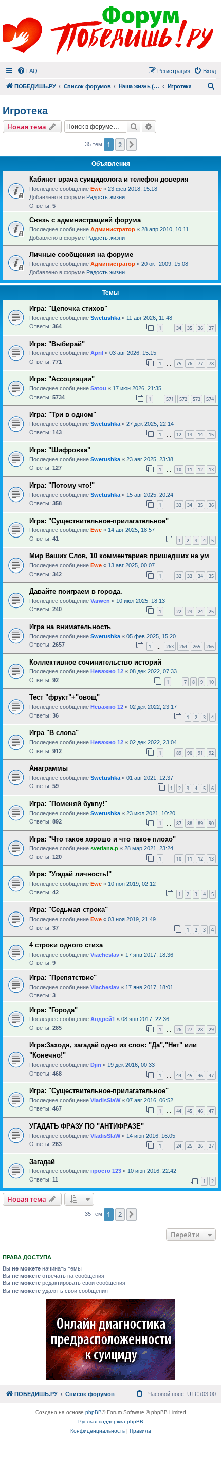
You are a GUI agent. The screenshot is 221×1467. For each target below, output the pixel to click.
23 (189, 611)
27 (189, 1029)
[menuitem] (27, 71)
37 (211, 328)
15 (211, 434)
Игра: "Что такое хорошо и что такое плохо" (102, 839)
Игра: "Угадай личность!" (70, 874)
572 (183, 399)
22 (178, 611)
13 (189, 434)
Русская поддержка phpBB (110, 1421)
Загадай (42, 1162)
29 (211, 1029)
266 (210, 646)
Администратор (112, 229)
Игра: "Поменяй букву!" (68, 804)
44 (178, 1075)
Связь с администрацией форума (85, 220)
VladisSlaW (105, 1100)
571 (170, 399)
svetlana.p (104, 848)
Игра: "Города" (53, 1010)
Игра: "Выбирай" (57, 344)
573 (196, 399)
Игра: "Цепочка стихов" (68, 308)
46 (200, 1075)
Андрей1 (102, 1019)
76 (189, 363)
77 (200, 363)
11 (189, 469)
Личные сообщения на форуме (81, 254)
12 (178, 434)
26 (178, 1029)
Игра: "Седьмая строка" (68, 910)
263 (170, 646)
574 (210, 399)
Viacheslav (104, 955)
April (96, 353)
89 (178, 752)
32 (178, 576)
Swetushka (105, 318)
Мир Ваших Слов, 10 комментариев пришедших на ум (119, 556)
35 (189, 328)
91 (200, 752)
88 (189, 823)
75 (178, 363)
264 (183, 646)
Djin (95, 1065)
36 (200, 328)
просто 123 (105, 1171)
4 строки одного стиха (66, 945)
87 (178, 823)
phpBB (93, 1412)
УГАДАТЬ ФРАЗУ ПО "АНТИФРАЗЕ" (86, 1126)
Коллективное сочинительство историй (95, 662)
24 (200, 611)
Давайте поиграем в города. (75, 591)
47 (211, 1075)
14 (200, 434)
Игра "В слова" (54, 733)
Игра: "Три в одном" (62, 414)
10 (178, 469)
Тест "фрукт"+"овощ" (64, 697)
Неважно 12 (106, 671)
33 (178, 505)
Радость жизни (105, 197)
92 (211, 752)
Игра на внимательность (70, 627)
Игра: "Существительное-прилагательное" (99, 521)
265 (196, 646)
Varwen (100, 601)
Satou (98, 388)
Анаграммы (48, 768)
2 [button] (120, 144)
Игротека (25, 110)
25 (211, 611)
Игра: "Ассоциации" (62, 379)
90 (189, 752)
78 (211, 363)
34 (178, 328)
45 (189, 1075)
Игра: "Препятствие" (63, 977)
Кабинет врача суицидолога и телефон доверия (109, 179)
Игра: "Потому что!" (62, 485)
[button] (131, 144)
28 (200, 1029)
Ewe (96, 189)
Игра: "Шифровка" (59, 450)
